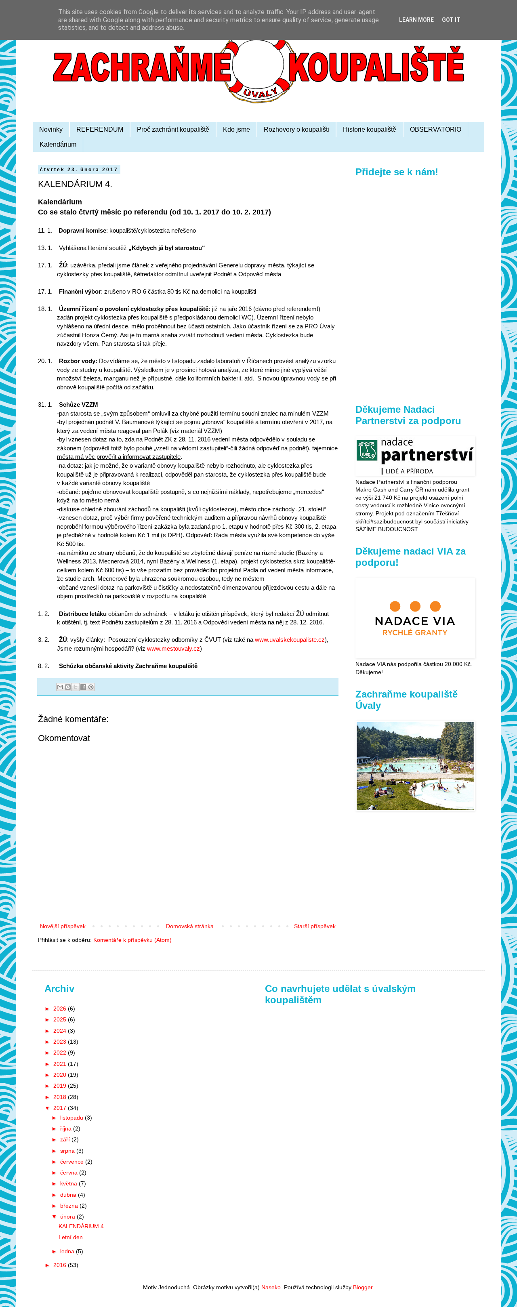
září (65, 1139)
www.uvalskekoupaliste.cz (290, 639)
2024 (60, 1031)
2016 (60, 1265)
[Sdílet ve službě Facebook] (83, 687)
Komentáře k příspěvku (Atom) (132, 940)
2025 (60, 1019)
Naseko (271, 1287)
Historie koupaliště (369, 129)
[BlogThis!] (68, 687)
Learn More (416, 20)
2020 (60, 1075)
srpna (68, 1150)
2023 (60, 1041)
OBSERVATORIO (435, 129)
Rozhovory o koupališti (296, 129)
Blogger (362, 1287)
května (69, 1183)
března (70, 1205)
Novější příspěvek (63, 926)
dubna (69, 1194)
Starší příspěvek (315, 926)
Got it (451, 20)
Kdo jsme (236, 129)
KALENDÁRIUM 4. (82, 1226)
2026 (60, 1008)
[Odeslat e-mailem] (60, 687)
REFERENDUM (99, 129)
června (69, 1172)
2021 (60, 1064)
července (72, 1161)
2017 (60, 1108)
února (68, 1216)
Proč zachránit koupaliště (173, 129)
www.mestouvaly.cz (173, 648)
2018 (60, 1097)
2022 (60, 1052)
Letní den (71, 1237)
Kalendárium (58, 144)
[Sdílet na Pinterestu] (91, 687)
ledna (68, 1251)
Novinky (51, 129)
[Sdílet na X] (75, 687)
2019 (60, 1085)
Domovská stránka (190, 926)
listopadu (72, 1117)
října (66, 1128)
